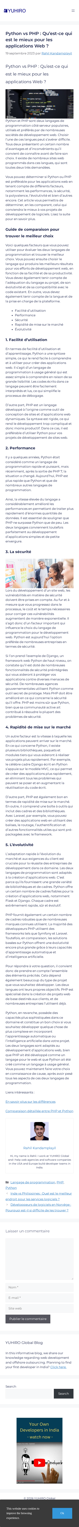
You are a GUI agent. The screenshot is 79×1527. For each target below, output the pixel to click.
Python (11, 1188)
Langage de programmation (32, 1182)
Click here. (58, 1367)
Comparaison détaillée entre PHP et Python (39, 1111)
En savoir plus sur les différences (30, 1102)
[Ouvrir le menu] (73, 10)
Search (11, 1386)
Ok (62, 1513)
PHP (60, 1182)
